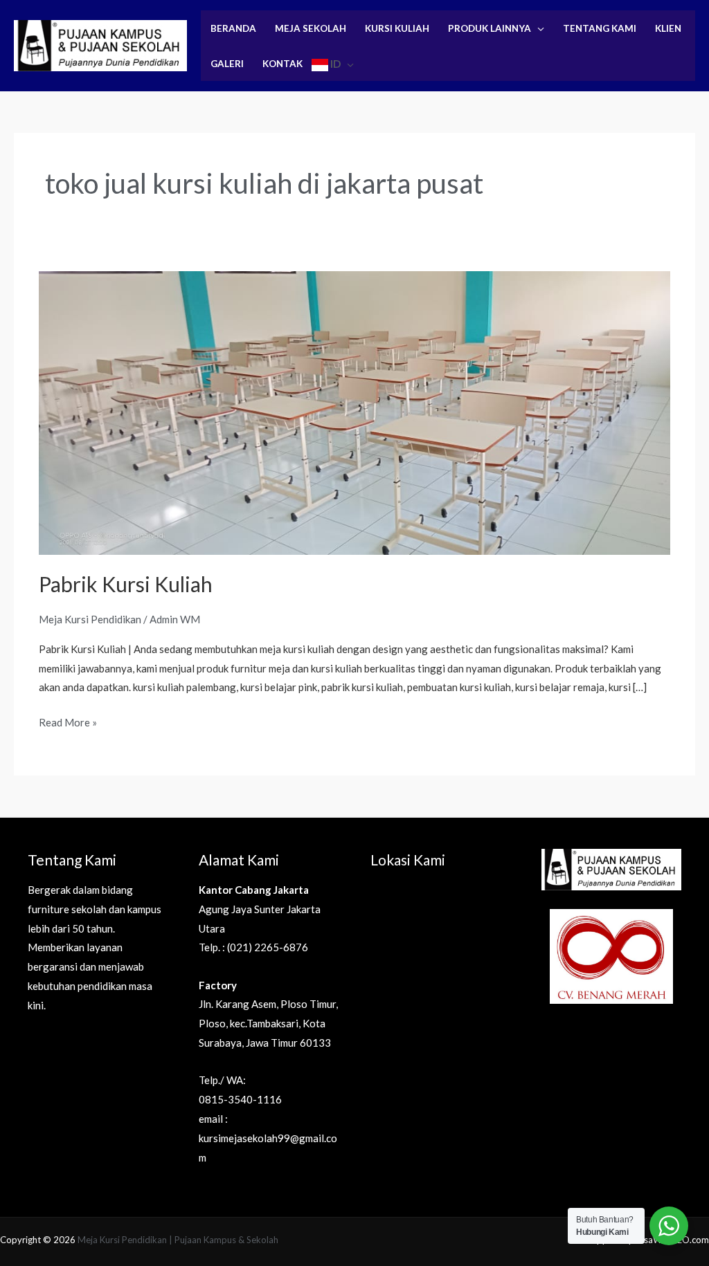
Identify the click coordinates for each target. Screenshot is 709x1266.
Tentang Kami (599, 28)
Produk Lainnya (489, 28)
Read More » (68, 720)
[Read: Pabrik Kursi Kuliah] (354, 411)
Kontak (282, 63)
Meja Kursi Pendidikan (90, 619)
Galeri (227, 63)
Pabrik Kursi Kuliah (126, 583)
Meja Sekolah (310, 28)
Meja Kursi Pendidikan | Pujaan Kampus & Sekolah (178, 1239)
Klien (668, 28)
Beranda (233, 28)
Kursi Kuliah (397, 28)
